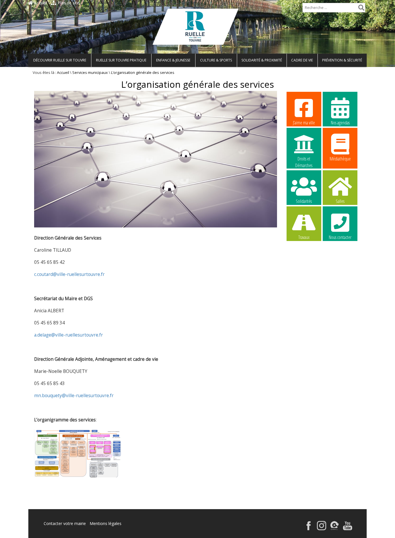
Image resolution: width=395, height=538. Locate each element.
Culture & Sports (216, 60)
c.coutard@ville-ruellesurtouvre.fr (69, 274)
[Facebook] (308, 528)
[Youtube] (347, 528)
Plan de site (67, 2)
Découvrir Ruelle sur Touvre (59, 60)
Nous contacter (340, 237)
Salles (340, 201)
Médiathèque (340, 159)
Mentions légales (105, 523)
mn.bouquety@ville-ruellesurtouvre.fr (74, 396)
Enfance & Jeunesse (173, 60)
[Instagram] (321, 528)
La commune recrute (304, 273)
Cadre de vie (302, 60)
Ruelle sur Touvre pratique (121, 60)
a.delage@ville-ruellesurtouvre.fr (68, 335)
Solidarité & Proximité (261, 60)
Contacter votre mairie (65, 523)
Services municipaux (90, 72)
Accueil (40, 2)
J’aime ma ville (304, 122)
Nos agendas (340, 122)
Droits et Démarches (303, 159)
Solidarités (304, 201)
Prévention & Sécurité (342, 60)
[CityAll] (334, 528)
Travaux (303, 237)
